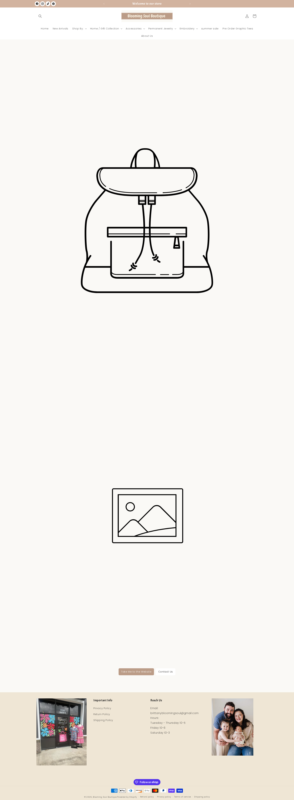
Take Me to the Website (136, 671)
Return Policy (101, 714)
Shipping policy (202, 796)
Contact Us (165, 671)
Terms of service (182, 796)
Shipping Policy (103, 720)
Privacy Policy (102, 708)
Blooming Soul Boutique (105, 797)
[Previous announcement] (104, 4)
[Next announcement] (190, 4)
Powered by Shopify (127, 797)
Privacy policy (164, 796)
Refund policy (147, 796)
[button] (40, 16)
